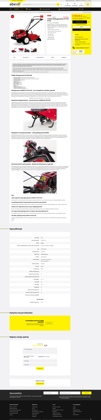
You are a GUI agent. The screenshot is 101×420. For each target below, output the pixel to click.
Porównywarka (75, 5)
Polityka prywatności (56, 413)
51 (58, 29)
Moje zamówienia (14, 404)
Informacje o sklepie (56, 406)
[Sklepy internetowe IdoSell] (90, 419)
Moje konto (34, 404)
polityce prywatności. (65, 398)
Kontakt (11, 414)
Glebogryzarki (26, 12)
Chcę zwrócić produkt (14, 411)
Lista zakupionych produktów (37, 411)
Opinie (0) (54, 17)
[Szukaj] (58, 4)
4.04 (53, 35)
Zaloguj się (81, 5)
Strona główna (12, 12)
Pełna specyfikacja (50, 39)
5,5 (52, 34)
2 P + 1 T (54, 32)
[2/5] (36, 345)
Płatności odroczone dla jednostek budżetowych (81, 39)
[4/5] (40, 345)
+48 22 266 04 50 (83, 0)
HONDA (42, 243)
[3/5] (38, 345)
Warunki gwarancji (40, 383)
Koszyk (33, 408)
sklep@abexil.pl (72, 0)
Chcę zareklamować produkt (15, 410)
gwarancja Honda (44, 254)
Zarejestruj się (34, 406)
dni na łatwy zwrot (79, 37)
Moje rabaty (34, 414)
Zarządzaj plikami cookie (57, 416)
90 (53, 37)
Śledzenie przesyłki (13, 408)
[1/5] (33, 345)
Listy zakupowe (67, 5)
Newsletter (16, 393)
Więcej (51, 245)
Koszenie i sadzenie (19, 12)
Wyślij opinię (40, 368)
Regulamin (55, 411)
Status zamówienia (13, 406)
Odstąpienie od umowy (57, 414)
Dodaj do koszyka (79, 21)
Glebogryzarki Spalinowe (33, 12)
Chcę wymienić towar (14, 413)
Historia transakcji (35, 413)
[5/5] (42, 345)
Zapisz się (86, 392)
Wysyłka (54, 408)
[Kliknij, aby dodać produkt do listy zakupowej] (89, 21)
